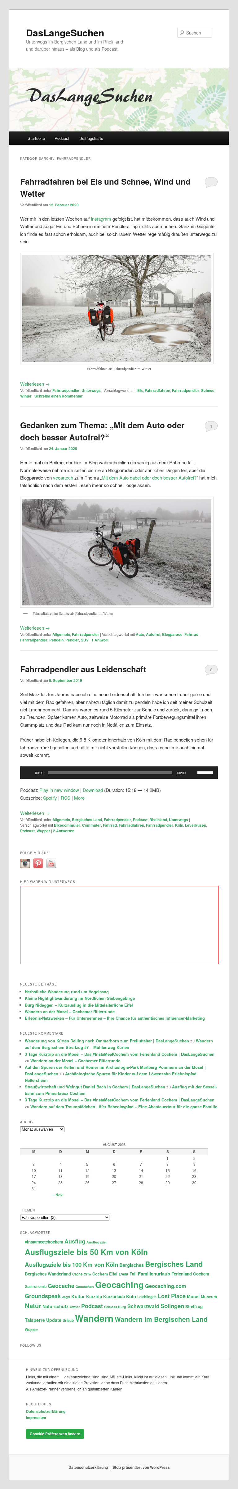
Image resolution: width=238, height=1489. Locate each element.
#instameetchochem (44, 1242)
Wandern (94, 1318)
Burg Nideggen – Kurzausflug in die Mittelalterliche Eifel (79, 1005)
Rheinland (158, 819)
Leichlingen (146, 1296)
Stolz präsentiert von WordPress (141, 1467)
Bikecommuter (67, 825)
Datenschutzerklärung (45, 1411)
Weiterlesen (35, 383)
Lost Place (172, 1296)
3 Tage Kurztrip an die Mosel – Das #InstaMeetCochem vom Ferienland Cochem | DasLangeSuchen (119, 1054)
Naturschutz (55, 1306)
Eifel (113, 1274)
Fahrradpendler (66, 390)
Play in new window (59, 790)
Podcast (62, 138)
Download (93, 790)
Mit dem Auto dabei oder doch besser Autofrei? (149, 477)
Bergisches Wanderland (48, 1274)
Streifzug (194, 1306)
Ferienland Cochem (190, 1274)
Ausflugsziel (96, 1242)
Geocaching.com (165, 1285)
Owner (75, 1306)
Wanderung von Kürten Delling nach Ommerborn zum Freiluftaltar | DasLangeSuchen (107, 1041)
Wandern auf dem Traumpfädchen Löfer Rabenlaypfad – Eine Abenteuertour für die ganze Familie (123, 1107)
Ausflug (74, 1241)
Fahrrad (191, 634)
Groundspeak (43, 1296)
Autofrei (153, 634)
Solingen (172, 1306)
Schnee (207, 390)
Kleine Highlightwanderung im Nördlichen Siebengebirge (80, 998)
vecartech (63, 477)
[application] (119, 772)
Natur (33, 1305)
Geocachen (85, 1286)
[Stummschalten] (192, 773)
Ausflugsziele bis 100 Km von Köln (71, 1264)
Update (53, 1320)
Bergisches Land (87, 819)
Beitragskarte (91, 138)
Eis (140, 390)
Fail (133, 1274)
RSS (65, 797)
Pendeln (56, 640)
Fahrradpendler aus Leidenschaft (83, 669)
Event (123, 1274)
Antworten (63, 831)
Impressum (36, 1417)
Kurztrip (94, 1296)
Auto (140, 634)
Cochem (100, 1274)
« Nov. (57, 1194)
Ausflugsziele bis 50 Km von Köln (86, 1251)
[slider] (206, 772)
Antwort (99, 640)
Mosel (193, 1296)
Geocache (61, 1285)
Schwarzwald (143, 1306)
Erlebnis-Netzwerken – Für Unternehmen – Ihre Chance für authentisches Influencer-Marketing (115, 1018)
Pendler (72, 640)
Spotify (50, 797)
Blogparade (172, 634)
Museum (209, 1296)
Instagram (101, 218)
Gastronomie (35, 1286)
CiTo (87, 1274)
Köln (179, 825)
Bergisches (131, 1265)
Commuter (91, 825)
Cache (77, 1274)
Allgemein (61, 634)
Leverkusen (195, 825)
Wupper (43, 831)
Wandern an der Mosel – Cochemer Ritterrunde (70, 1011)
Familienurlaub (154, 1273)
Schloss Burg (115, 1306)
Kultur (78, 1296)
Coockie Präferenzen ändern (55, 1433)
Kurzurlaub (114, 1296)
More (79, 797)
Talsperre (35, 1320)
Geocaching (119, 1284)
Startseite (36, 138)
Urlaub (68, 1320)
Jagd (66, 1296)
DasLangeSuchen (65, 32)
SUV (85, 640)
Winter (26, 396)
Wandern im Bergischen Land (161, 1319)
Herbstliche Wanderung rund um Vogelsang (67, 992)
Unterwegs (91, 390)
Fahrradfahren (157, 390)
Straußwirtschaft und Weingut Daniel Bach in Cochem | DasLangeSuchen (95, 1087)
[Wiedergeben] (28, 773)
